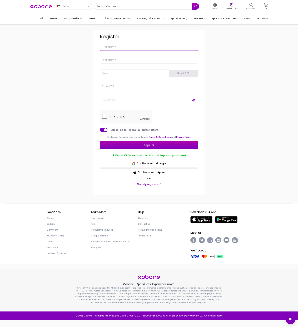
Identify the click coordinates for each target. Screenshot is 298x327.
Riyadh (50, 218)
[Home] (41, 6)
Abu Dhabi (52, 247)
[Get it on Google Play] (226, 219)
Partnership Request (102, 229)
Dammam (52, 229)
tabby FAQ (96, 247)
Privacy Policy (183, 137)
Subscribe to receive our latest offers (134, 130)
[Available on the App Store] (201, 219)
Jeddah (51, 223)
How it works (97, 218)
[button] (149, 172)
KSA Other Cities (55, 235)
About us (143, 218)
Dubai (50, 241)
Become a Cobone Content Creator (110, 241)
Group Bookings (99, 235)
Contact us (144, 223)
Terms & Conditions (159, 137)
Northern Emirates (56, 253)
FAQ (93, 223)
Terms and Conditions (150, 229)
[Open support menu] (290, 319)
